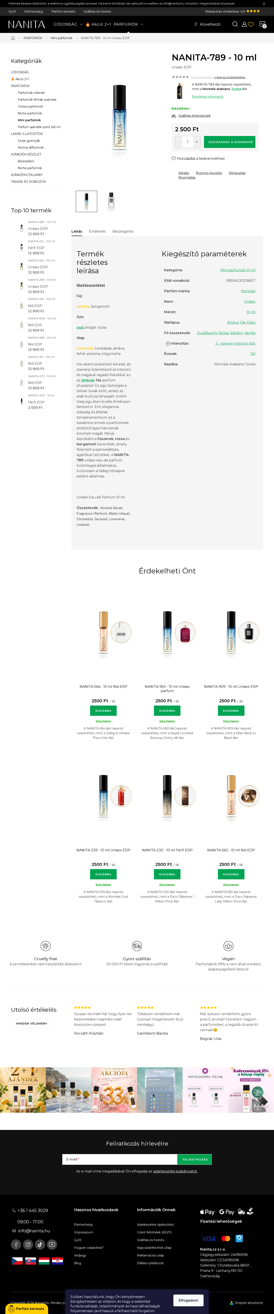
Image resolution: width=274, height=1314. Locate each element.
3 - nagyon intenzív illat (235, 343)
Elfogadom (188, 1300)
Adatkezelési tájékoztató (155, 1225)
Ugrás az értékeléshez (229, 77)
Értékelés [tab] (97, 231)
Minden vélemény (31, 1023)
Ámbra (232, 322)
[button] (103, 708)
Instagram (28, 1244)
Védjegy (80, 1255)
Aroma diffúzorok (31, 147)
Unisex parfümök (30, 106)
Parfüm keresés (63, 11)
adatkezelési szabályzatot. (175, 1171)
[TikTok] (40, 1244)
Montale (248, 291)
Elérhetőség (33, 11)
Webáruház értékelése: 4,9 (225, 11)
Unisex (249, 302)
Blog (77, 1263)
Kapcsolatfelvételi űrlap (154, 1248)
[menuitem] (68, 24)
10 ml (250, 312)
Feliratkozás (195, 1159)
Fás (243, 322)
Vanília (249, 333)
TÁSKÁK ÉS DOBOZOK (28, 182)
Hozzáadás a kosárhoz (230, 142)
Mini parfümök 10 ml (237, 270)
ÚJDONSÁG (20, 72)
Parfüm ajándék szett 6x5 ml (39, 127)
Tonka (236, 89)
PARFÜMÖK (20, 86)
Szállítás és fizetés (97, 11)
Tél (252, 354)
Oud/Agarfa (207, 333)
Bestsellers (26, 161)
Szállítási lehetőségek (195, 116)
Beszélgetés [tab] (122, 231)
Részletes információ (207, 97)
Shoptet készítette (249, 1303)
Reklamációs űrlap (150, 1255)
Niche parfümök (30, 113)
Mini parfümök (29, 120)
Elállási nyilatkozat (150, 1263)
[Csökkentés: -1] (178, 142)
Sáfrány (236, 333)
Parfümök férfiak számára (37, 100)
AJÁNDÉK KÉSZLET (26, 154)
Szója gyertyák (29, 141)
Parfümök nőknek (31, 93)
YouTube (52, 1244)
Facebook (16, 1244)
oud (80, 327)
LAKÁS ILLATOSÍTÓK (27, 134)
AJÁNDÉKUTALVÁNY (27, 175)
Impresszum (83, 1232)
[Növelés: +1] (196, 142)
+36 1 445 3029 (33, 1210)
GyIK (12, 11)
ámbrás (88, 380)
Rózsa (224, 333)
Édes (251, 322)
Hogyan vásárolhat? (89, 1248)
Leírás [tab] (76, 231)
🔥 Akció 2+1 (20, 79)
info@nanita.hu (34, 1230)
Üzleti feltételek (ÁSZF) (154, 1232)
